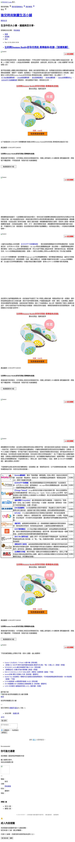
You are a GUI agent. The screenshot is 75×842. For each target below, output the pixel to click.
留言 (16, 708)
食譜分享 (16, 713)
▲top (2, 717)
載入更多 (4, 720)
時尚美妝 (17, 30)
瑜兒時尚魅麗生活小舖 (16, 15)
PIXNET (23, 814)
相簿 (6, 34)
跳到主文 (4, 20)
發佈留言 (4, 732)
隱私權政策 (48, 814)
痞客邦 (11, 708)
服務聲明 (56, 814)
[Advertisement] (37, 198)
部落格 (7, 36)
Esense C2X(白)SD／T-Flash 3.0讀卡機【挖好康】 (21, 662)
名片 (6, 39)
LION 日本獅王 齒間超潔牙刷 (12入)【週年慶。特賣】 (23, 686)
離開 (11, 838)
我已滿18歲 (5, 838)
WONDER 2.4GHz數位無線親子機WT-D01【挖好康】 (23, 667)
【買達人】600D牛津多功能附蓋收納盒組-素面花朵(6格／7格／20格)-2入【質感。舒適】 (35, 665)
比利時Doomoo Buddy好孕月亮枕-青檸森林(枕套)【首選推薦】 (37, 47)
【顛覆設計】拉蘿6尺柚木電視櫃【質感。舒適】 (21, 669)
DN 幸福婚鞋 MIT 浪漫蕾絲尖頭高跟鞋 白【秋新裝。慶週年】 (26, 684)
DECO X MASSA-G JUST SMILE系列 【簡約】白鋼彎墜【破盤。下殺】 (29, 672)
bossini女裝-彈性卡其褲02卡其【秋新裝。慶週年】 (22, 674)
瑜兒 (2, 697)
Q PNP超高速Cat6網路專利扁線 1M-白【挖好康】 (22, 681)
